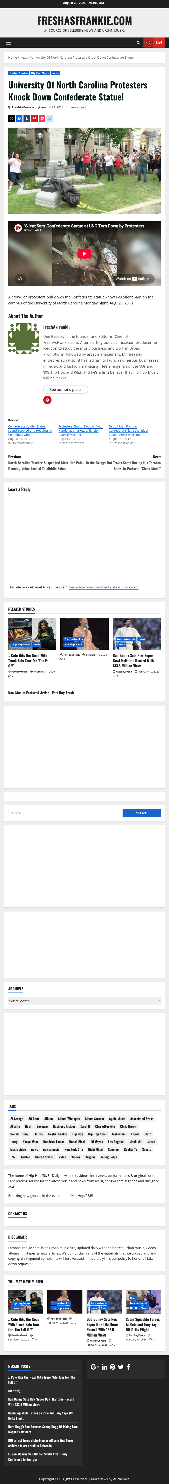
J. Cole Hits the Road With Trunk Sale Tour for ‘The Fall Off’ (29, 660)
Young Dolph (109, 1156)
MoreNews (99, 1479)
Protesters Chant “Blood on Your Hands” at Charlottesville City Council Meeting (81, 430)
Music (151, 1141)
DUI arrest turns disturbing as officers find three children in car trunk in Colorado (41, 1443)
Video (62, 1156)
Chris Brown (128, 1126)
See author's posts (66, 389)
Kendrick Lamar (53, 1141)
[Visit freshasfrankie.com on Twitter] (121, 1367)
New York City (74, 1149)
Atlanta (15, 1126)
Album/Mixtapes (69, 1118)
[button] (8, 42)
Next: (123, 462)
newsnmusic (51, 1149)
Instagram (119, 1133)
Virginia (90, 1156)
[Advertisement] (84, 869)
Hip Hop (77, 1133)
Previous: (46, 462)
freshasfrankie (18, 73)
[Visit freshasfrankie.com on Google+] (95, 1367)
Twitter (25, 1156)
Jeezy (14, 1141)
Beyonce (42, 1126)
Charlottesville (105, 1126)
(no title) (14, 1390)
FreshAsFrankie (23, 107)
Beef (28, 1126)
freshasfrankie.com (84, 20)
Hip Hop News (40, 73)
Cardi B (85, 1126)
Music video (18, 1149)
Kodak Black (77, 1141)
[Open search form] (138, 42)
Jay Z (147, 1133)
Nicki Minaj (95, 1149)
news (55, 73)
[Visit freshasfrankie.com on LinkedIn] (104, 1367)
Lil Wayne (97, 1141)
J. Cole (135, 1133)
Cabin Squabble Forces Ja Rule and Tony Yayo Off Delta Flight (143, 1324)
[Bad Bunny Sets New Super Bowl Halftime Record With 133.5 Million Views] (137, 634)
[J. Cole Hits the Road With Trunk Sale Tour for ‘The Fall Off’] (32, 634)
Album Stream (94, 1118)
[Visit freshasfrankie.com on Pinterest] (112, 1367)
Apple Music (117, 1118)
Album (48, 1118)
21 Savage (16, 1118)
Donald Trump (19, 1133)
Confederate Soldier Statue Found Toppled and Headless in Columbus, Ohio (30, 430)
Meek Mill (135, 1141)
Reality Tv (130, 1149)
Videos (75, 1156)
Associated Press (141, 1118)
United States (44, 1156)
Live (159, 42)
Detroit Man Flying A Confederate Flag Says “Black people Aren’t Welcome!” (128, 430)
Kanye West (30, 1141)
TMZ (12, 1156)
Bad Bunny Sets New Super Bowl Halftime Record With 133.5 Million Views (133, 660)
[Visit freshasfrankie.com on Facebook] (128, 1367)
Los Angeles (116, 1141)
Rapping (113, 1149)
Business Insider (64, 1126)
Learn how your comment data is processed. (103, 587)
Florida (38, 1133)
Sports (121, 644)
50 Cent (33, 1118)
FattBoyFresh (19, 671)
